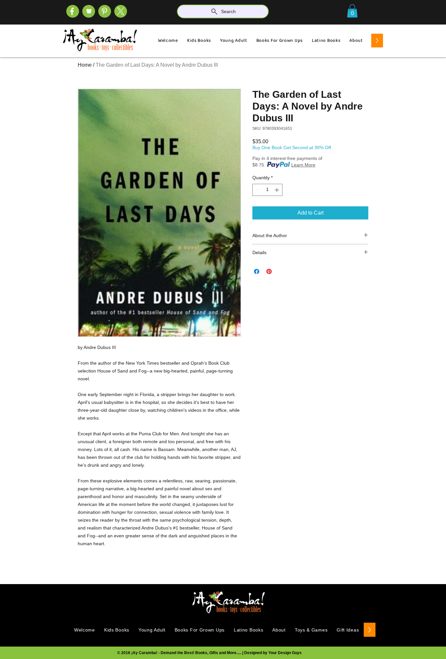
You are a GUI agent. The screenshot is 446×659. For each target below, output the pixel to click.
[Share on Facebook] (257, 271)
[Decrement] (257, 190)
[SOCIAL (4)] (72, 11)
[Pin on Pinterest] (269, 271)
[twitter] (120, 11)
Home (85, 65)
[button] (352, 11)
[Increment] (277, 190)
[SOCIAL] (104, 11)
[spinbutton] (267, 190)
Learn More (303, 164)
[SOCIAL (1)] (88, 11)
